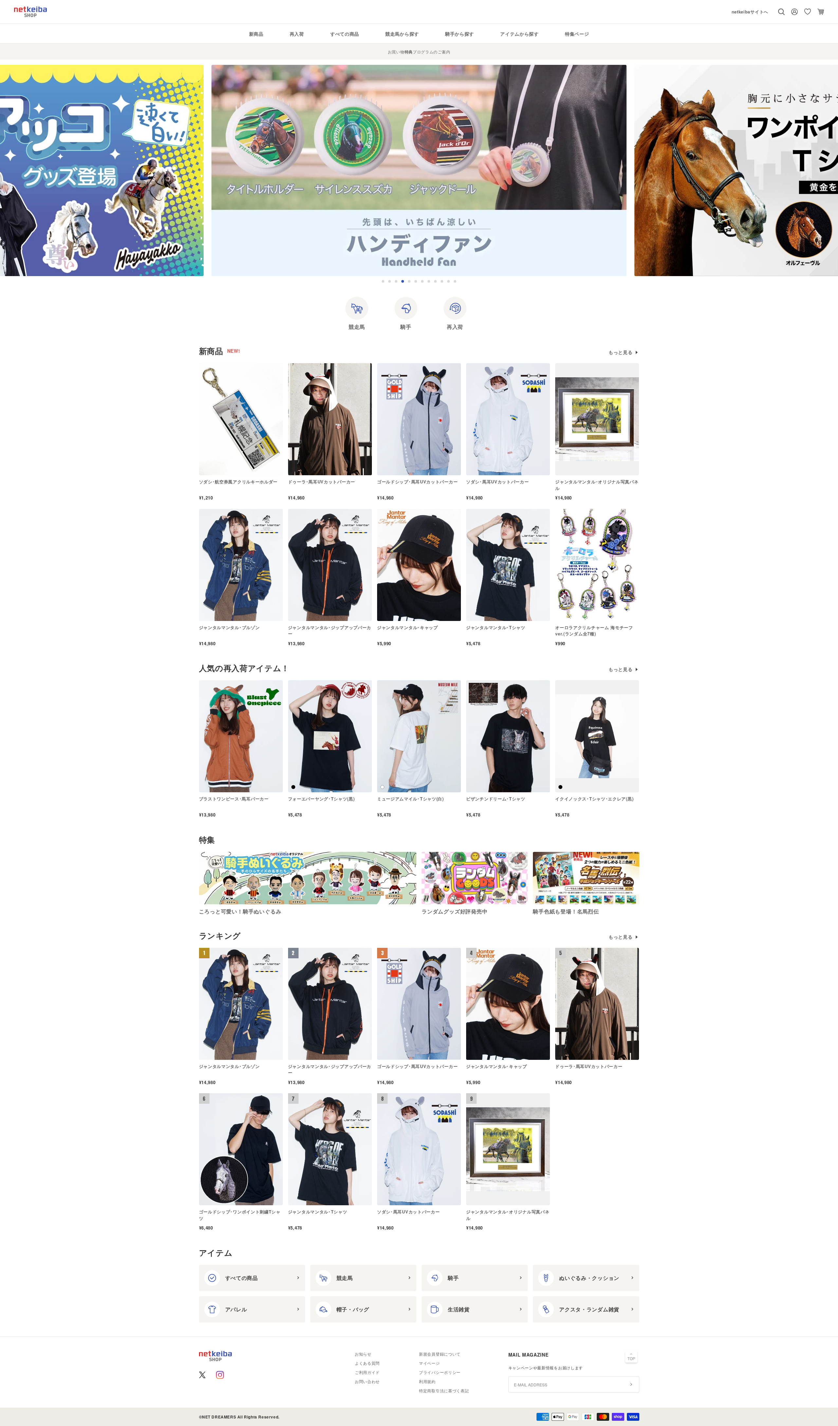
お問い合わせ (367, 1381)
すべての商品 (344, 33)
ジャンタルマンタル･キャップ (407, 627)
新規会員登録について (440, 1354)
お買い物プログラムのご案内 (419, 52)
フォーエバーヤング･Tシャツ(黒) (321, 799)
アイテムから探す (519, 33)
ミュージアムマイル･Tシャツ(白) (410, 799)
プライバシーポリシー (440, 1372)
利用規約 (427, 1381)
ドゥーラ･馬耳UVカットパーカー (321, 481)
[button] (383, 281)
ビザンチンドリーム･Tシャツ (495, 799)
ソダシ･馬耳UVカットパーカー (497, 481)
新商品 (256, 33)
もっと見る (621, 352)
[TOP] (631, 1357)
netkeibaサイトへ (750, 12)
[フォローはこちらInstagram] (220, 1375)
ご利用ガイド (367, 1372)
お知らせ (363, 1354)
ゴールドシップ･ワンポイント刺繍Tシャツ (240, 1215)
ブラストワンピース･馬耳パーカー (234, 799)
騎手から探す (459, 33)
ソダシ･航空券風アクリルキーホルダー (238, 481)
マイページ (429, 1363)
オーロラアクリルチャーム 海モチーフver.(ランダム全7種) (594, 630)
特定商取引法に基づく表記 (444, 1390)
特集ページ (577, 33)
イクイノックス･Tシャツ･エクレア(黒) (594, 799)
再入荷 (297, 33)
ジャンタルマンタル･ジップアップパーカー (329, 630)
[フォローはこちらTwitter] (202, 1375)
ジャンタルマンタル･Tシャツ (495, 627)
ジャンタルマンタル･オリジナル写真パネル (596, 484)
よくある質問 (367, 1363)
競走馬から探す (402, 33)
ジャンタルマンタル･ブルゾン (229, 627)
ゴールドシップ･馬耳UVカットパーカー (417, 481)
